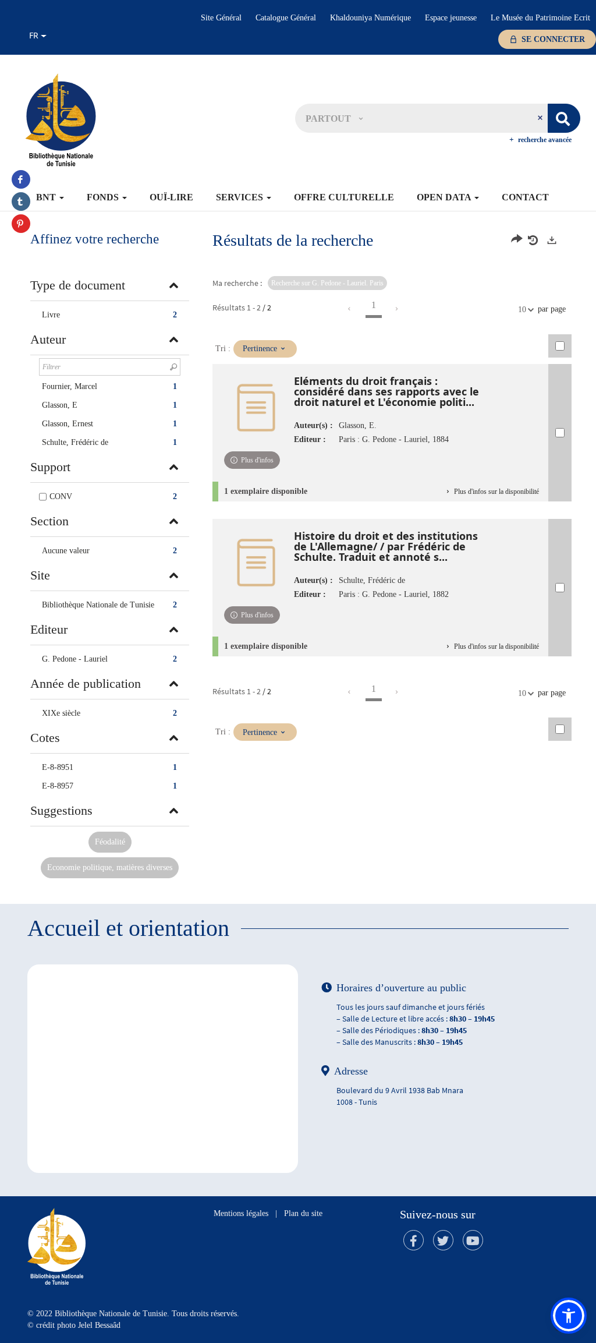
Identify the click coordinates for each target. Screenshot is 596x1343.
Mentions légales (241, 1213)
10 (522, 309)
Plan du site (303, 1213)
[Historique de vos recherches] (534, 240)
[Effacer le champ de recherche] (541, 118)
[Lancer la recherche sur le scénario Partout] (564, 118)
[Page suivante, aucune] (397, 309)
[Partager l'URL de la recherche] (517, 240)
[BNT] (60, 119)
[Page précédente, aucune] (350, 309)
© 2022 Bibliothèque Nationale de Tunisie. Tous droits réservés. (133, 1313)
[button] (334, 118)
